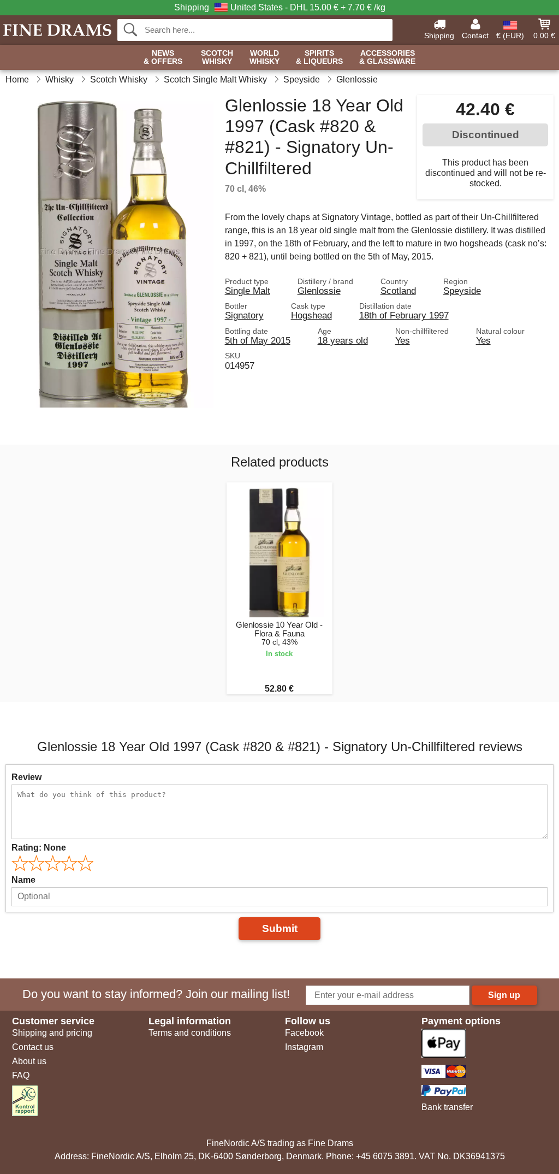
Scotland (398, 290)
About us (29, 1061)
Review (26, 777)
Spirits (319, 57)
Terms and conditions (189, 1032)
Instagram (304, 1047)
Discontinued (485, 134)
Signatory (244, 315)
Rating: (38, 847)
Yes (402, 340)
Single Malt (247, 290)
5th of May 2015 (257, 340)
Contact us (32, 1047)
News (163, 57)
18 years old (343, 340)
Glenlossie (319, 290)
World (264, 57)
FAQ (20, 1075)
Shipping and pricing (52, 1032)
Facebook (304, 1032)
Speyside (462, 290)
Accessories (387, 57)
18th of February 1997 (404, 315)
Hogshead (311, 315)
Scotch (217, 57)
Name (23, 879)
